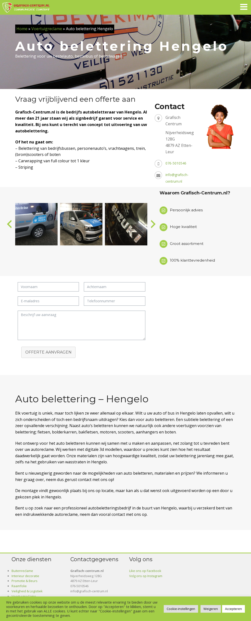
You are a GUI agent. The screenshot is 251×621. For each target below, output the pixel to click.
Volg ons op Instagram (145, 576)
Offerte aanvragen (48, 352)
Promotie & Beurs (25, 581)
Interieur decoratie (25, 576)
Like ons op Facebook (145, 571)
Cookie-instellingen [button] (181, 609)
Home (21, 28)
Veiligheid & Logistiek (27, 591)
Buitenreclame (22, 571)
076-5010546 (175, 163)
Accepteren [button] (233, 609)
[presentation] (9, 224)
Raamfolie (19, 586)
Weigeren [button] (210, 609)
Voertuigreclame (46, 28)
